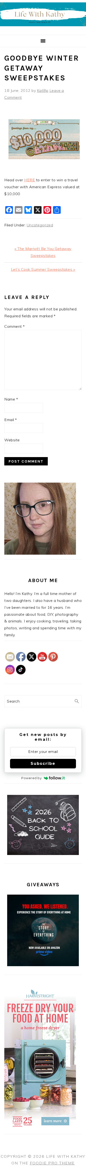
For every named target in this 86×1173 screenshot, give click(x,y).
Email (10, 419)
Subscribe (43, 763)
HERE (29, 179)
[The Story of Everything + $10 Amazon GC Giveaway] (43, 964)
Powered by (31, 778)
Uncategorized (40, 225)
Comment (14, 326)
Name (11, 399)
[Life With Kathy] (43, 29)
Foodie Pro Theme (52, 1163)
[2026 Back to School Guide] (43, 853)
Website (12, 440)
